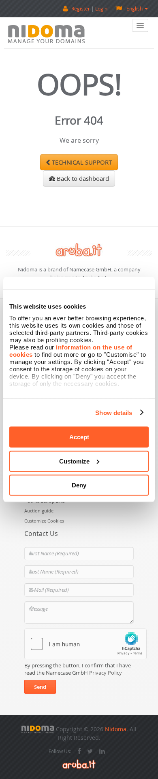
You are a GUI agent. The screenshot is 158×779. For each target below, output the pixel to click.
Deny (79, 485)
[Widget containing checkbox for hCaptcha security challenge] (85, 644)
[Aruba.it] (79, 763)
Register (80, 8)
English (134, 8)
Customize (74, 460)
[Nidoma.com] (37, 729)
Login (101, 8)
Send (40, 686)
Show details (113, 412)
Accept (79, 437)
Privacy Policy (105, 672)
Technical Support (81, 162)
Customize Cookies (44, 521)
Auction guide (38, 511)
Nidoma (115, 729)
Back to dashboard (82, 178)
